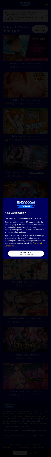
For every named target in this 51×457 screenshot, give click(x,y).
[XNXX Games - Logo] (25, 204)
